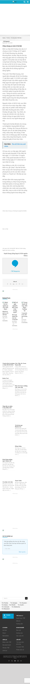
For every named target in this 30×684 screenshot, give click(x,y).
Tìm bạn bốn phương (20, 643)
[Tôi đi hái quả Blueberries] (21, 411)
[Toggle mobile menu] (28, 2)
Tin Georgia (13, 603)
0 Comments (24, 322)
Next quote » (22, 552)
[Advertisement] (15, 19)
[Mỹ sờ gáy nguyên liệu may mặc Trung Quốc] (15, 302)
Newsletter (5, 636)
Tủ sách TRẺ (20, 647)
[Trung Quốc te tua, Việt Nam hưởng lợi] (25, 302)
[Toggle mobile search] (24, 2)
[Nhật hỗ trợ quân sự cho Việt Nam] (5, 302)
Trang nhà (7, 616)
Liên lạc (4, 650)
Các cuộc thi (20, 636)
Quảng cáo (19, 633)
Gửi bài (4, 630)
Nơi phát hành (6, 645)
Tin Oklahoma (16, 607)
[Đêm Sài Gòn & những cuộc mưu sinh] (21, 381)
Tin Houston (23, 603)
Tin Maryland (6, 609)
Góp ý (4, 633)
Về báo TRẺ (5, 648)
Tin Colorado (5, 607)
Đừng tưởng (18, 446)
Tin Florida (5, 603)
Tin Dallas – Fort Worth (8, 605)
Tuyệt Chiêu (18, 480)
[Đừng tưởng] (21, 441)
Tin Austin (21, 605)
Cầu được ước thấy (7, 482)
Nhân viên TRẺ (6, 642)
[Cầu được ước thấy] (8, 476)
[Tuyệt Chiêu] (21, 475)
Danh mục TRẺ (20, 618)
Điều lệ (18, 621)
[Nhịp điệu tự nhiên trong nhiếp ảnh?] (8, 401)
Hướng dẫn (19, 624)
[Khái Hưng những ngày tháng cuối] (8, 448)
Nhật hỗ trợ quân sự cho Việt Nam (5, 313)
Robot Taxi (5, 378)
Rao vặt (18, 630)
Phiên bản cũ (20, 649)
